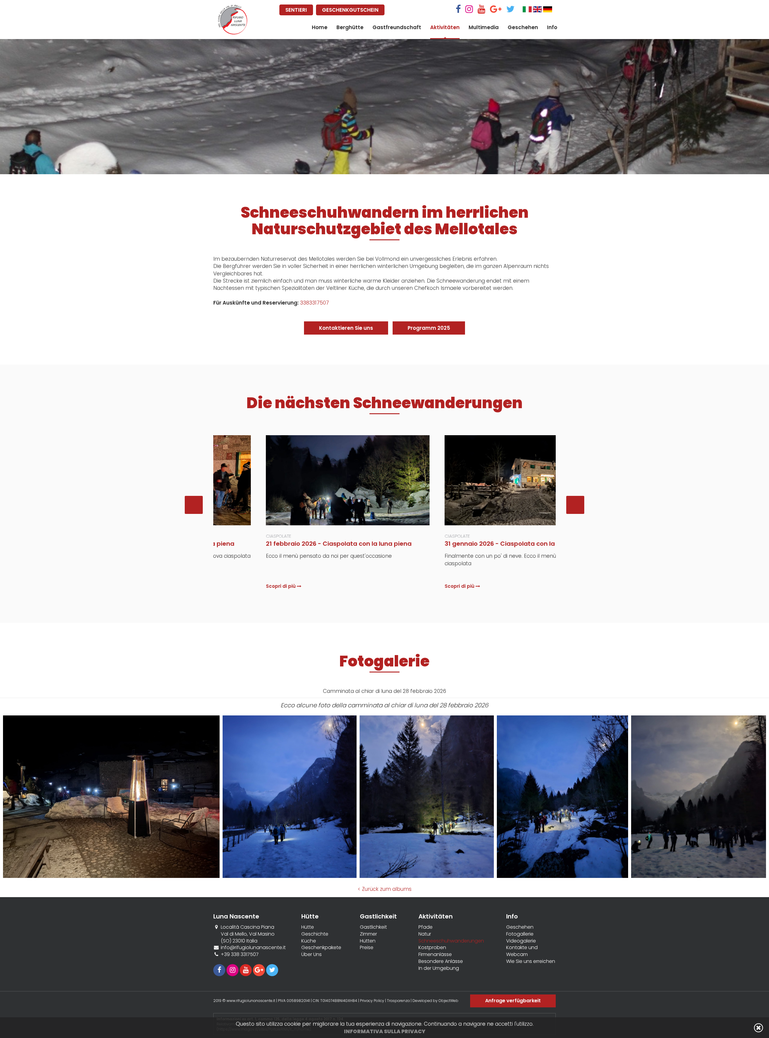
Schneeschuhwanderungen (451, 941)
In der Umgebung (438, 968)
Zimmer (368, 934)
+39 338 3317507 (240, 954)
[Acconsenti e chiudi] (758, 1027)
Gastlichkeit (373, 927)
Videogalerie (521, 941)
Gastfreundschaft (396, 27)
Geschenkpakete (321, 947)
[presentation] (194, 505)
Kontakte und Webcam (522, 951)
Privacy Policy (372, 1000)
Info (552, 27)
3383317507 (314, 302)
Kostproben (432, 947)
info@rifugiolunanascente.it (253, 947)
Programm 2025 (429, 328)
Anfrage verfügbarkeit (513, 1000)
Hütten (367, 941)
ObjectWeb (448, 1000)
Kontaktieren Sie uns (346, 328)
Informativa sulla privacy (384, 1031)
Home (319, 27)
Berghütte (349, 27)
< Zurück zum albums (385, 889)
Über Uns (311, 954)
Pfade (425, 927)
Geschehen (523, 27)
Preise (366, 947)
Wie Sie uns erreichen (530, 961)
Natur (424, 934)
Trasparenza (399, 1000)
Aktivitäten (445, 27)
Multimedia (484, 27)
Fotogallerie (519, 934)
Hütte (307, 927)
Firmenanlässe (435, 954)
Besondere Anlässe (440, 961)
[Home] (232, 19)
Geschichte (314, 934)
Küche (308, 941)
